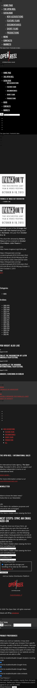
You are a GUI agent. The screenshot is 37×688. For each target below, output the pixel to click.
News (4, 294)
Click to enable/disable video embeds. (14, 673)
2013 (4, 332)
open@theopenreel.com (8, 481)
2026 (4, 306)
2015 (4, 328)
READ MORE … (5, 475)
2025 (4, 308)
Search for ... (8, 625)
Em (0, 273)
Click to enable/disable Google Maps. (13, 669)
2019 (4, 320)
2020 (4, 318)
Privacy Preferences (6, 687)
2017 (4, 324)
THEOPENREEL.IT (16, 595)
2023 (4, 312)
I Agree (14, 687)
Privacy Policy (6, 569)
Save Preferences (5, 678)
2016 (4, 326)
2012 (4, 334)
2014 (4, 330)
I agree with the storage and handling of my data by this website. (15, 566)
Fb (1, 273)
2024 (4, 310)
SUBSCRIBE (4, 572)
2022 (4, 314)
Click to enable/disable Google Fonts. (13, 665)
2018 (4, 322)
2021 (4, 316)
